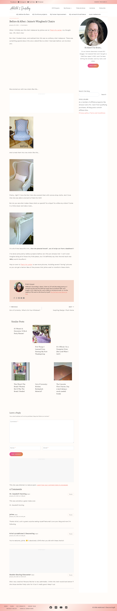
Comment (14, 421)
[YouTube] (61, 607)
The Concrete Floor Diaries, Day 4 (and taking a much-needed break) (62, 389)
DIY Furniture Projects (39, 14)
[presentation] (42, 334)
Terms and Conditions (97, 113)
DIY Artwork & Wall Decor (77, 14)
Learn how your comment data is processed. (52, 485)
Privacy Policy (12, 608)
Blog (12, 606)
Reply (71, 494)
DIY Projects (55, 8)
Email (46, 448)
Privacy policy (84, 113)
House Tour (32, 606)
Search (103, 94)
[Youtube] (21, 298)
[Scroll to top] (113, 604)
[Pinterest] (19, 298)
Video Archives (80, 8)
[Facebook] (14, 298)
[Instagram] (16, 298)
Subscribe (102, 8)
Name (13, 448)
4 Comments (23, 25)
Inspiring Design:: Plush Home (63, 308)
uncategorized (14, 18)
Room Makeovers (95, 14)
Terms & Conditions (26, 608)
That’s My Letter (56, 30)
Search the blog (84, 91)
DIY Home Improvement (58, 14)
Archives (92, 8)
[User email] (24, 298)
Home (6, 606)
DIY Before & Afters (22, 14)
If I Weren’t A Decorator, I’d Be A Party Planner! (20, 331)
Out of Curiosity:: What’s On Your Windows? (24, 308)
